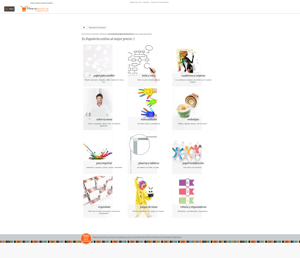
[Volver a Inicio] (84, 27)
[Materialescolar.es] (39, 9)
